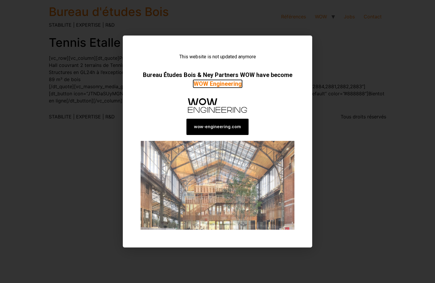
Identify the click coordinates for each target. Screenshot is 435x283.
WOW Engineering (218, 83)
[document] (217, 141)
